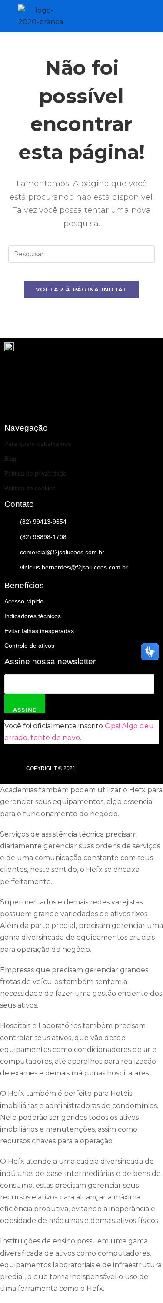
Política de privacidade (35, 473)
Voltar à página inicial (81, 289)
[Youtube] (122, 401)
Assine (25, 710)
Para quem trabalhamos (37, 443)
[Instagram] (148, 401)
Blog (10, 458)
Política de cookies (30, 488)
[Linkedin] (96, 401)
